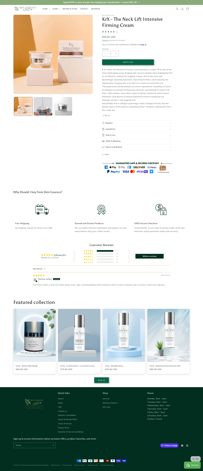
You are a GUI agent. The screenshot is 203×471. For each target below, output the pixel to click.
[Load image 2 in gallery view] (43, 106)
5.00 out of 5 (60, 255)
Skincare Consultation (67, 415)
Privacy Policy (63, 428)
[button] (46, 8)
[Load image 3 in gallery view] (63, 106)
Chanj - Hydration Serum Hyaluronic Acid (165, 366)
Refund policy (55, 465)
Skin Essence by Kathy (27, 465)
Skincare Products (110, 403)
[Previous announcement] (14, 2)
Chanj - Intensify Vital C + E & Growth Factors (77, 366)
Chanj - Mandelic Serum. (114, 366)
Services (106, 399)
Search (61, 399)
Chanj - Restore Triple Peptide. (27, 366)
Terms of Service (65, 424)
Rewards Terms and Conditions (71, 432)
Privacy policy (67, 465)
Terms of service (79, 465)
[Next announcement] (188, 2)
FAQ (60, 407)
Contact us (62, 411)
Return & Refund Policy (67, 419)
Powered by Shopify (42, 465)
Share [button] (106, 154)
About (60, 403)
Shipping (105, 40)
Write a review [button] (150, 256)
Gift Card (106, 407)
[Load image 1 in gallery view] (23, 106)
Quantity (105, 49)
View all (101, 380)
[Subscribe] (53, 445)
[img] (39, 275)
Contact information (107, 465)
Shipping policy (93, 465)
